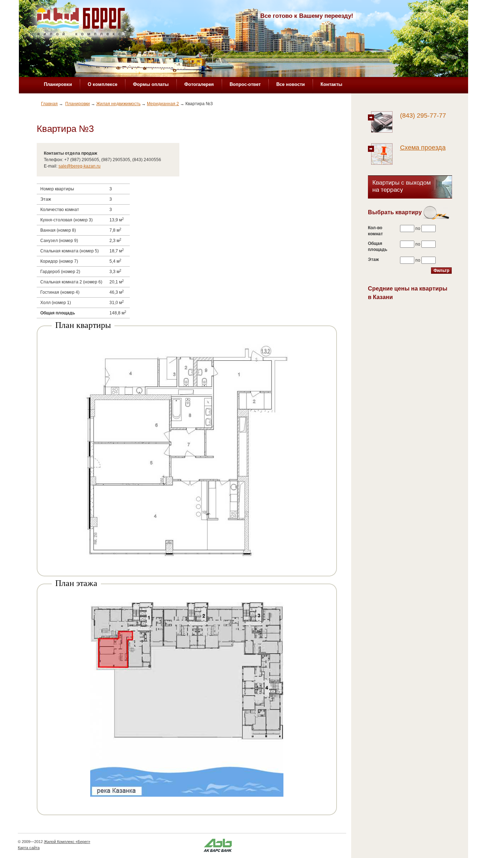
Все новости (290, 84)
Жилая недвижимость (118, 103)
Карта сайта (29, 848)
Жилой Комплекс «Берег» (67, 841)
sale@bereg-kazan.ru (79, 166)
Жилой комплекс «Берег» (81, 24)
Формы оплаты (151, 84)
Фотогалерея (199, 84)
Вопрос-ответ (245, 84)
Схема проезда (423, 147)
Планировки (58, 84)
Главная (49, 103)
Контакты (331, 84)
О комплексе (102, 84)
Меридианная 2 (163, 103)
